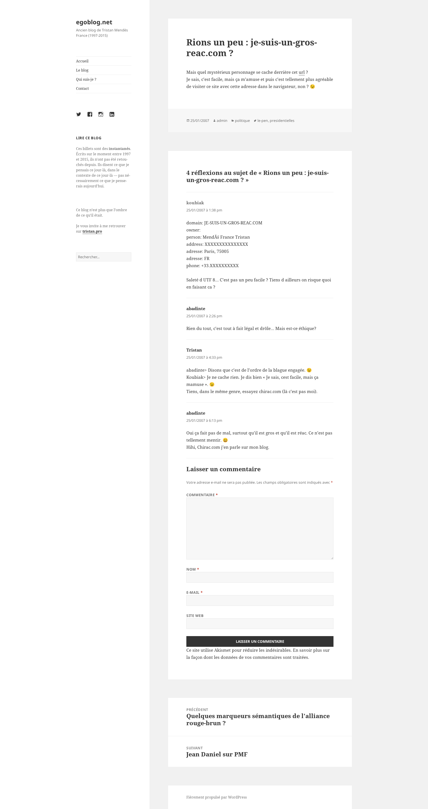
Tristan (194, 350)
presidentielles (282, 120)
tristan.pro (92, 231)
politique (242, 120)
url (302, 72)
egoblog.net (94, 22)
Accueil (82, 61)
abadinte (195, 308)
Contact (82, 88)
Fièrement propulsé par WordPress (216, 797)
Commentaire (202, 494)
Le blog (82, 70)
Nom (192, 569)
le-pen (262, 120)
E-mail (194, 592)
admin (222, 120)
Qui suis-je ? (86, 79)
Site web (195, 615)
